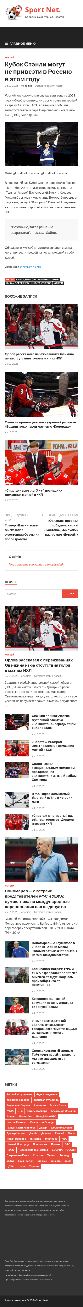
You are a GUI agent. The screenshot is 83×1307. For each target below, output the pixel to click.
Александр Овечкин (63, 1110)
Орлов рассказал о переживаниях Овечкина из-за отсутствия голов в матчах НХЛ (39, 356)
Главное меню (23, 43)
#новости (40, 1105)
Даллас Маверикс (61, 1127)
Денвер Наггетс (16, 1133)
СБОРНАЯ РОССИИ (63, 1149)
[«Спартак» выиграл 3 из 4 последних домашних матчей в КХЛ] (41, 486)
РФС (67, 1144)
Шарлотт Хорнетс (28, 1166)
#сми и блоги (58, 1105)
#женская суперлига (46, 1099)
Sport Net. (43, 9)
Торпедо (65, 1155)
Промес (56, 1144)
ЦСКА (10, 1166)
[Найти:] (41, 593)
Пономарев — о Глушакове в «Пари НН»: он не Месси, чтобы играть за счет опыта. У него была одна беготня (55, 949)
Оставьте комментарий (49, 85)
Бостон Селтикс (16, 1122)
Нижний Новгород (18, 1144)
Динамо (46, 1133)
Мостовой (51, 1138)
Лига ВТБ (35, 1138)
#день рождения (46, 1094)
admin (28, 85)
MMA (10, 1110)
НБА (64, 1138)
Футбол (9, 886)
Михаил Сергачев (17, 283)
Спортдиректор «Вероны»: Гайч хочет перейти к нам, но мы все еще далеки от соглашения (53, 1056)
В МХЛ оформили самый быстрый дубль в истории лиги (52, 798)
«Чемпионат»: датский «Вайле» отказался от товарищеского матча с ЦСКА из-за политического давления (54, 1028)
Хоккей (9, 57)
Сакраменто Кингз (18, 1155)
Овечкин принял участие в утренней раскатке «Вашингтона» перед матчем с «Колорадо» (40, 424)
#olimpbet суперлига (19, 1094)
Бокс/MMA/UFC (46, 1116)
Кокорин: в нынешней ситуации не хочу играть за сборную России (52, 1002)
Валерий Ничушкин (46, 279)
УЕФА (10, 1160)
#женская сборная (18, 1099)
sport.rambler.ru (30, 266)
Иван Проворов (16, 1138)
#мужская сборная (18, 1105)
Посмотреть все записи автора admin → (38, 564)
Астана (11, 1116)
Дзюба (33, 1133)
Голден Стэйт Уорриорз (21, 1127)
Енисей (59, 1133)
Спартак (38, 1155)
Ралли (10, 1149)
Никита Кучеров (41, 283)
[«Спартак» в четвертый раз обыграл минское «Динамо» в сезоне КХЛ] (17, 829)
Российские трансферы (33, 1149)
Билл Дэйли (23, 279)
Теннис (51, 1155)
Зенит (71, 1133)
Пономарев (40, 1144)
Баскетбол (25, 1116)
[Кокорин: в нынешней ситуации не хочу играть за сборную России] (17, 1012)
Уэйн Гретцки (26, 1160)
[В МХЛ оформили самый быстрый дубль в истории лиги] (17, 807)
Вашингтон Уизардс (42, 1122)
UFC (20, 1110)
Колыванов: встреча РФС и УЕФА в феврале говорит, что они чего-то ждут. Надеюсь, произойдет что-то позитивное (54, 976)
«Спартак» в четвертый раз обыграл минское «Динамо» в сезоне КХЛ (53, 819)
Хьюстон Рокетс (61, 1160)
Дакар (43, 1127)
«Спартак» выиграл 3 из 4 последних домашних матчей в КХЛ (33, 492)
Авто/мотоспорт (37, 1110)
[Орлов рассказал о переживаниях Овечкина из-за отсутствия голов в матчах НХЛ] (41, 349)
